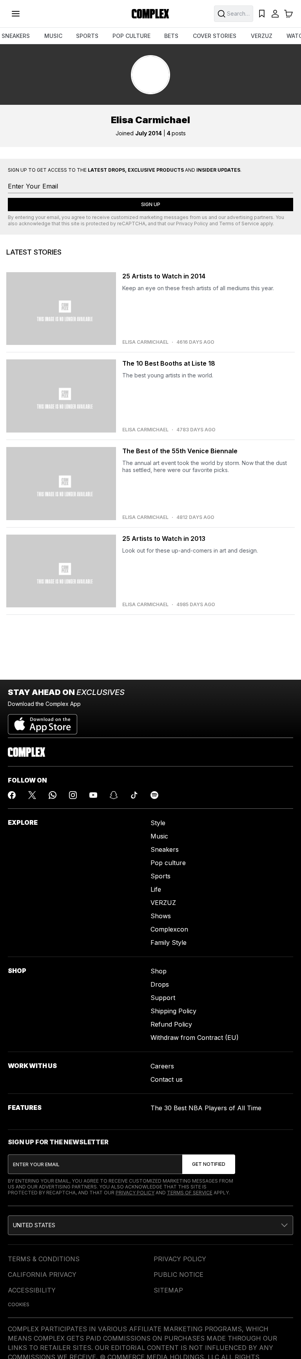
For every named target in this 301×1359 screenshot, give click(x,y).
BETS (171, 35)
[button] (150, 1225)
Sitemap (168, 1290)
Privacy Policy (192, 223)
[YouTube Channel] (93, 795)
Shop (158, 971)
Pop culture (168, 863)
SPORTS (87, 35)
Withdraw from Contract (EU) (194, 1037)
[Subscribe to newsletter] (208, 1164)
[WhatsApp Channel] (52, 795)
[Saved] (262, 13)
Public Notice (178, 1274)
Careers (162, 1066)
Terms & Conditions (44, 1259)
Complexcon (169, 929)
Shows (160, 916)
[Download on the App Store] (42, 721)
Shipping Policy (173, 1011)
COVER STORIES (214, 35)
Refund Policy (171, 1024)
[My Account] (275, 13)
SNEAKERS (16, 35)
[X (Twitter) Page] (32, 795)
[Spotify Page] (154, 795)
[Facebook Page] (12, 795)
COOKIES (18, 1304)
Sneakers (164, 849)
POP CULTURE (131, 35)
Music (159, 836)
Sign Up (150, 204)
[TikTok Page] (134, 795)
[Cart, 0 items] (288, 13)
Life (155, 889)
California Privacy (42, 1274)
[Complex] (150, 13)
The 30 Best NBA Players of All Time (205, 1108)
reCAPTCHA (131, 223)
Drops (159, 984)
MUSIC (53, 35)
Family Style (168, 942)
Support (162, 998)
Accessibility (32, 1290)
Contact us (166, 1079)
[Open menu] (16, 14)
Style (157, 823)
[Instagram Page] (73, 795)
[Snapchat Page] (114, 795)
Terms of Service (239, 223)
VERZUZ (261, 35)
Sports (160, 876)
